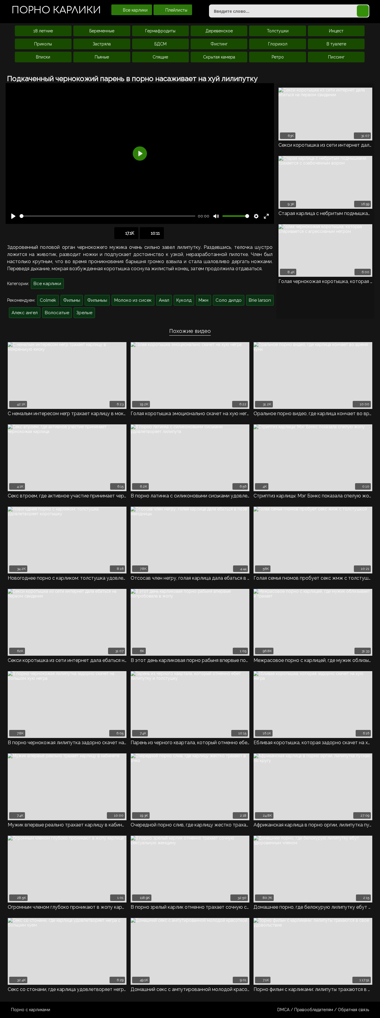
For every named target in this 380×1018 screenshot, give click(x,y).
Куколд (183, 300)
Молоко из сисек (133, 300)
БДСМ (160, 44)
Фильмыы (97, 300)
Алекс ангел (25, 312)
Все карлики (135, 10)
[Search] (363, 11)
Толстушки (278, 31)
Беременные (101, 31)
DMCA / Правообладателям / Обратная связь (323, 1009)
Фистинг (219, 44)
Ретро (278, 57)
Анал (164, 300)
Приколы (43, 44)
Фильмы (71, 300)
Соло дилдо (229, 300)
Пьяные (102, 57)
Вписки (43, 57)
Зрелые (84, 312)
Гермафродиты (160, 31)
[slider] (107, 216)
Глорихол (277, 44)
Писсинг (336, 57)
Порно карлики (56, 10)
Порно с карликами (30, 1009)
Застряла (102, 44)
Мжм (203, 300)
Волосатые (57, 312)
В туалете (336, 44)
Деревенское (219, 31)
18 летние (43, 31)
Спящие (160, 57)
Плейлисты (175, 10)
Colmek (48, 300)
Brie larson (260, 300)
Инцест (336, 31)
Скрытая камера (219, 57)
